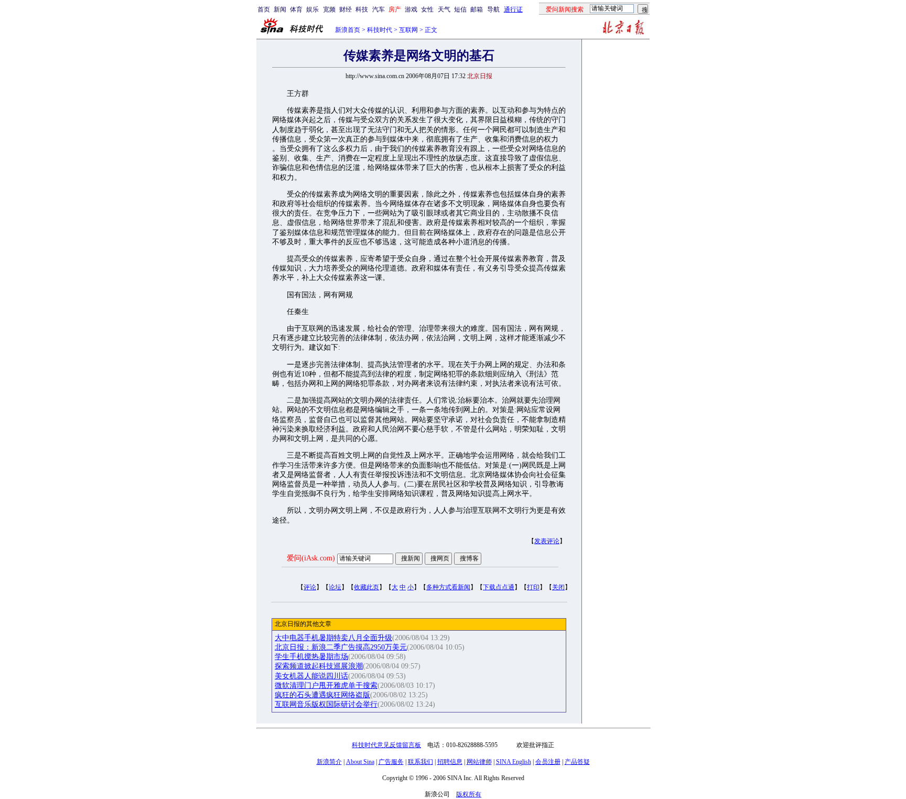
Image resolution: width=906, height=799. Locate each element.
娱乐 (312, 9)
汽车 (378, 9)
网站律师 (479, 761)
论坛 (335, 587)
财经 (345, 9)
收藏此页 (366, 587)
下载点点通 (498, 587)
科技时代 (379, 30)
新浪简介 (329, 761)
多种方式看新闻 (448, 587)
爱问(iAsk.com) (311, 558)
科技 (361, 9)
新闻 (280, 9)
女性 (427, 9)
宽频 (329, 9)
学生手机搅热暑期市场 (311, 657)
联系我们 (420, 761)
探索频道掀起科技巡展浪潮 (319, 666)
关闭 (558, 587)
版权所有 (468, 794)
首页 (263, 9)
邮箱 (476, 9)
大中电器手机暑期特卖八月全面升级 (333, 638)
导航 (493, 9)
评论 (310, 587)
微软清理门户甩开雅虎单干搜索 (326, 685)
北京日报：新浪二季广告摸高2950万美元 (341, 647)
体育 (296, 9)
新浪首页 (347, 30)
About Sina (360, 761)
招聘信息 (449, 761)
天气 (444, 9)
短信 (460, 9)
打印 (533, 587)
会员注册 (547, 761)
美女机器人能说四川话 (311, 676)
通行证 (513, 9)
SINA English (513, 761)
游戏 (411, 9)
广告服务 (391, 761)
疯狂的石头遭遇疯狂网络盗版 (322, 695)
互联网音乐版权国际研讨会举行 (326, 704)
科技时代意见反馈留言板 (386, 745)
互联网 (408, 30)
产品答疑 (577, 761)
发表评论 (546, 541)
